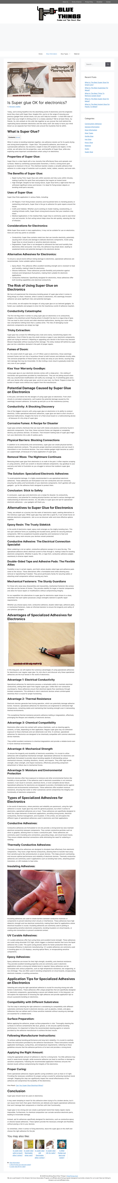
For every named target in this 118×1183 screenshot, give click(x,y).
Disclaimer (99, 2)
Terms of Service (76, 2)
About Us (65, 2)
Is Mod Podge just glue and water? (62, 1154)
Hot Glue (88, 139)
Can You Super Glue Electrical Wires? (29, 1085)
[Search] (108, 64)
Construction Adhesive (93, 124)
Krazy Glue (89, 142)
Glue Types (64, 54)
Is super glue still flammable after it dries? (40, 1154)
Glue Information (51, 54)
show (17, 137)
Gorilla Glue (89, 136)
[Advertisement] (59, 37)
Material (76, 54)
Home (40, 54)
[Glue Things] (59, 13)
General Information (92, 127)
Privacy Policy (89, 2)
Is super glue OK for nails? (50, 1152)
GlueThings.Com (72, 1176)
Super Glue (89, 152)
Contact (108, 2)
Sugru (87, 149)
